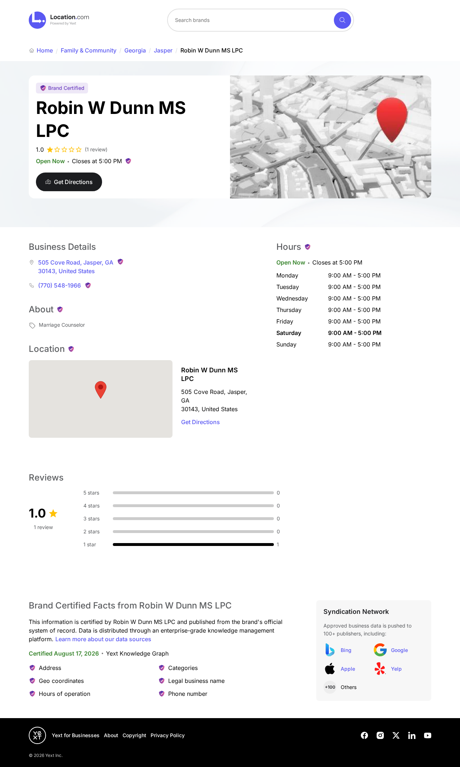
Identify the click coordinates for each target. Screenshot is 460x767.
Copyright (134, 735)
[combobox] (260, 20)
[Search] (342, 20)
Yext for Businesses (76, 735)
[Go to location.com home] (59, 20)
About (111, 735)
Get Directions (200, 422)
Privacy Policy (168, 735)
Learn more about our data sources (103, 639)
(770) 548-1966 (59, 285)
